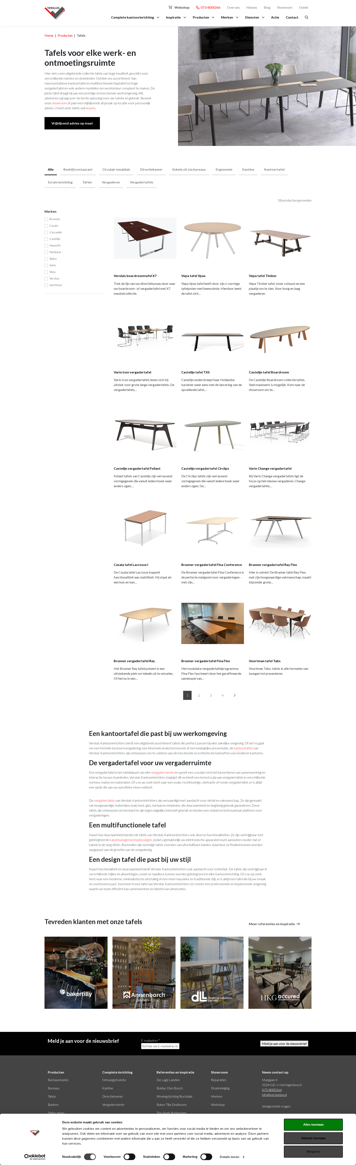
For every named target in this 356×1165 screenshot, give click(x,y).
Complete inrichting (117, 1072)
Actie (275, 17)
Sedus (53, 258)
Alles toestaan (313, 1124)
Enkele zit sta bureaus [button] (189, 169)
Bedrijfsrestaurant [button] (78, 169)
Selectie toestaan (313, 1138)
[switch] (129, 1156)
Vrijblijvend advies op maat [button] (72, 123)
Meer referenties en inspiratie (272, 924)
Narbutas (55, 252)
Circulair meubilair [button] (116, 169)
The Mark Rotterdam (171, 1113)
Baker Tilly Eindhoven (172, 1104)
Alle (51, 169)
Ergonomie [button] (224, 169)
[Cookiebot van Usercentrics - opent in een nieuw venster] (35, 1157)
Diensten (252, 17)
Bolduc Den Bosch (170, 1088)
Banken (53, 1104)
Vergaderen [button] (111, 182)
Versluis (54, 278)
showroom (59, 103)
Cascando (55, 232)
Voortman (55, 285)
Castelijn (54, 239)
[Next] (234, 695)
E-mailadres (150, 1040)
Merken (227, 17)
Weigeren (313, 1151)
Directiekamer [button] (151, 169)
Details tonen (229, 1157)
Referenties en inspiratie (175, 1072)
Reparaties (218, 1080)
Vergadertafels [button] (141, 182)
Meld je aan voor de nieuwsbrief (284, 1043)
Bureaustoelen (58, 1080)
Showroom (284, 7)
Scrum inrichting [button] (60, 182)
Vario (52, 265)
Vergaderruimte (113, 1104)
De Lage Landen (168, 1080)
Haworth (55, 245)
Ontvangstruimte (114, 1080)
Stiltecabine (56, 1113)
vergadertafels (104, 800)
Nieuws (251, 7)
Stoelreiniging (220, 1088)
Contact (292, 17)
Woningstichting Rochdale (174, 1096)
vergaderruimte (163, 772)
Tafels (52, 1096)
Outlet (303, 7)
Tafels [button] (87, 182)
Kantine (107, 1088)
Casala (53, 225)
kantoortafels (243, 748)
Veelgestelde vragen (276, 1106)
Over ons (233, 7)
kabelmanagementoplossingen (131, 840)
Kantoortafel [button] (274, 169)
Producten (201, 17)
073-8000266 (209, 7)
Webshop (182, 7)
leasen (90, 108)
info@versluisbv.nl (274, 1095)
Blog (267, 7)
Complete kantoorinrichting (132, 17)
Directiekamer (112, 1096)
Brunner (54, 219)
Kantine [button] (248, 169)
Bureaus (54, 1088)
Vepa (52, 271)
